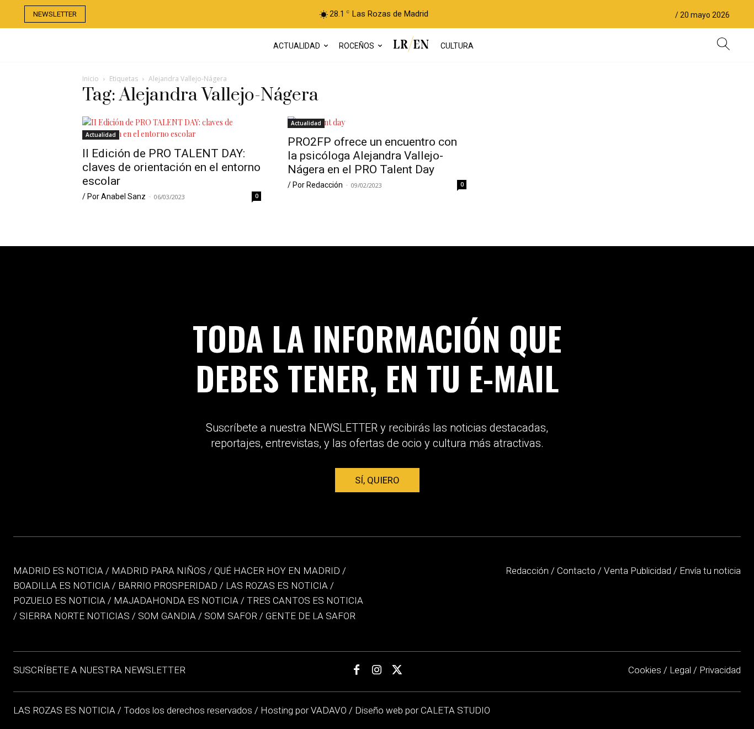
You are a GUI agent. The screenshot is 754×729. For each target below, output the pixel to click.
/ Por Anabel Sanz (114, 196)
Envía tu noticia (710, 570)
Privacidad (720, 669)
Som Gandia (167, 615)
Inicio (90, 78)
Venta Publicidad (638, 570)
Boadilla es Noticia (61, 585)
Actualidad (101, 135)
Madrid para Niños (158, 570)
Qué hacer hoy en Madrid (277, 570)
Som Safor (230, 615)
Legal (680, 669)
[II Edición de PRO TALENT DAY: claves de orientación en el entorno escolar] (171, 128)
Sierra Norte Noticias (74, 615)
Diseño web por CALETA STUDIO (422, 710)
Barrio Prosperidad (169, 585)
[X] (397, 670)
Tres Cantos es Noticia (305, 600)
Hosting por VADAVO (304, 710)
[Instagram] (377, 670)
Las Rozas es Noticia (277, 585)
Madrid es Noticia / (61, 570)
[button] (723, 46)
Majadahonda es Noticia (176, 600)
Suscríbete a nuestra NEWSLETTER (99, 669)
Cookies (644, 669)
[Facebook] (357, 670)
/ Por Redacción (315, 184)
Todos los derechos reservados (189, 710)
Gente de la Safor (310, 615)
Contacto (576, 570)
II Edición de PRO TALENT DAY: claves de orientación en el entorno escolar (171, 167)
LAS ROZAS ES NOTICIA (65, 710)
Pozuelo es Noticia (59, 600)
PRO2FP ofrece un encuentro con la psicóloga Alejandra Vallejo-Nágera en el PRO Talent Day (372, 155)
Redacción (527, 570)
